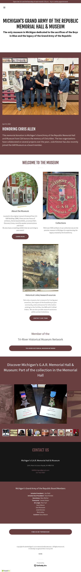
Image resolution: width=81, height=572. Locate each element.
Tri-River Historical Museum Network (41, 348)
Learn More (20, 236)
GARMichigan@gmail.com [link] (40, 470)
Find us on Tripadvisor (41, 532)
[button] (11, 7)
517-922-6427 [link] (40, 473)
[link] (40, 565)
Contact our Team (40, 318)
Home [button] (40, 554)
